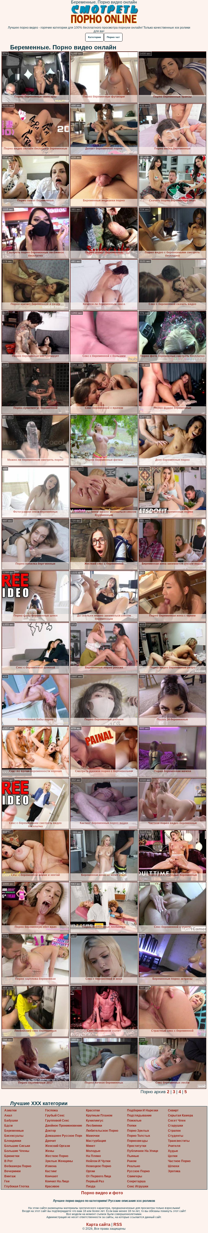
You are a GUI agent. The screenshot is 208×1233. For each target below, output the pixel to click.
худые (173, 1151)
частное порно (179, 1161)
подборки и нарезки (142, 1110)
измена (51, 1166)
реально (133, 1166)
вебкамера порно (17, 1166)
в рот (8, 1161)
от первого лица (98, 1176)
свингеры (134, 1176)
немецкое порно (98, 1166)
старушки (175, 1125)
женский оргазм (57, 1146)
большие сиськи (17, 1146)
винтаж (10, 1176)
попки (131, 1125)
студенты (175, 1136)
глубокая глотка (16, 1186)
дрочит (50, 1141)
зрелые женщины (59, 1161)
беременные (14, 1130)
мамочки (92, 1136)
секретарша (136, 1181)
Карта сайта (98, 1224)
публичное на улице (142, 1151)
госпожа (51, 1110)
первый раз (95, 1181)
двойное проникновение (63, 1125)
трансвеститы (178, 1141)
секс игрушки (137, 1186)
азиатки (10, 1110)
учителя (174, 1146)
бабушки (11, 1120)
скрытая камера (180, 1115)
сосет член (176, 1120)
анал (8, 1115)
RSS (117, 1224)
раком (131, 1161)
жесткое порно (56, 1156)
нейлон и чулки (98, 1161)
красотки (93, 1110)
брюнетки (11, 1156)
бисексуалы (13, 1136)
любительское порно (102, 1130)
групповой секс (57, 1120)
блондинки (12, 1141)
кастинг (51, 1171)
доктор (50, 1130)
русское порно (138, 1171)
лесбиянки (94, 1125)
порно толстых (138, 1136)
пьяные (133, 1156)
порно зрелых (138, 1130)
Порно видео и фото (102, 1193)
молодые (93, 1151)
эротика (174, 1171)
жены (49, 1151)
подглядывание (139, 1115)
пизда (90, 1186)
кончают (51, 1176)
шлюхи (173, 1166)
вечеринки (12, 1171)
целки (172, 1156)
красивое (52, 1186)
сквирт (173, 1110)
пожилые (134, 1120)
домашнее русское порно (64, 1136)
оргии (90, 1171)
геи (6, 1181)
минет (90, 1146)
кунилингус (94, 1120)
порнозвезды (137, 1141)
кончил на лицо (57, 1181)
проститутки (136, 1146)
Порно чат (113, 37)
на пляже (93, 1156)
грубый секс (55, 1115)
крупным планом (99, 1115)
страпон (174, 1130)
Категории (94, 37)
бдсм (8, 1125)
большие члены (16, 1151)
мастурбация (96, 1141)
